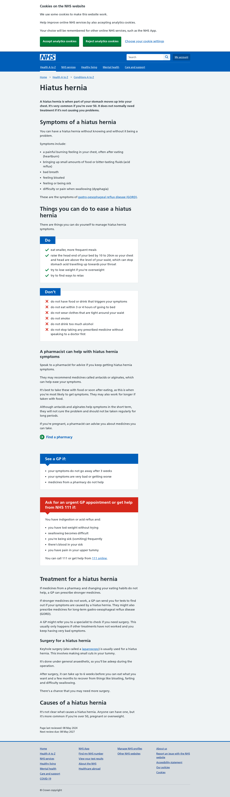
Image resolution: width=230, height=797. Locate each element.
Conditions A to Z (84, 77)
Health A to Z (60, 77)
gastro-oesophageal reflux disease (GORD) (107, 197)
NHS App (84, 748)
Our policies (163, 767)
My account (181, 57)
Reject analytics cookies (102, 41)
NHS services (68, 67)
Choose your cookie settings (144, 41)
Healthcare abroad (89, 768)
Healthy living (89, 67)
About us (161, 748)
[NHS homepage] (48, 57)
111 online (99, 558)
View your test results (91, 758)
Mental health (111, 67)
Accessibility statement (169, 762)
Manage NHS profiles (130, 748)
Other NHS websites (129, 753)
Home (43, 77)
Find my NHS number (91, 753)
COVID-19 (45, 778)
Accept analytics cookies (59, 41)
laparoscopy (90, 649)
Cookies (160, 772)
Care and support (135, 67)
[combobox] (145, 57)
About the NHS (87, 763)
